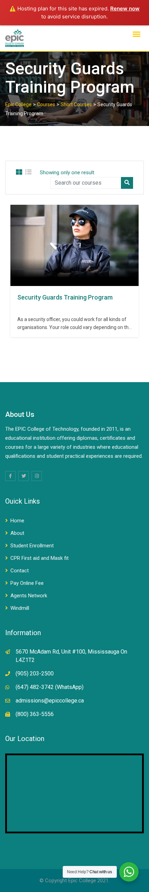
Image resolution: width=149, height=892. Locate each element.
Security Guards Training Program (65, 297)
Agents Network (28, 595)
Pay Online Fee (27, 583)
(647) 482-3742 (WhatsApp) (50, 687)
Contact (19, 570)
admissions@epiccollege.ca (50, 700)
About (17, 533)
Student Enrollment (32, 545)
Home (17, 520)
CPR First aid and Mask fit (39, 558)
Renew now (125, 8)
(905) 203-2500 (35, 673)
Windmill (19, 608)
